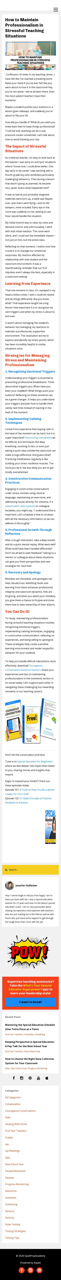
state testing (12, 1224)
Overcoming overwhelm (38, 437)
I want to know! (30, 1002)
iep (7, 1144)
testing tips (12, 1237)
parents (9, 1177)
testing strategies (15, 1231)
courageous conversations (20, 1110)
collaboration (12, 1104)
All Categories (13, 1097)
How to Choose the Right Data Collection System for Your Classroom (29, 1061)
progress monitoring (37, 1068)
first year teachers (14, 1034)
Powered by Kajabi (30, 1262)
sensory (9, 1211)
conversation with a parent (20, 506)
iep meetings (12, 1150)
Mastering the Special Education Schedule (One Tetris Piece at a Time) (30, 1027)
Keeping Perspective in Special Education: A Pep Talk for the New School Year (29, 1044)
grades (9, 1137)
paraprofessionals (15, 1171)
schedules (29, 1034)
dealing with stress (16, 1124)
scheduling (40, 1034)
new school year (32, 1051)
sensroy (9, 1217)
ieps (7, 1157)
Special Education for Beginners (35, 761)
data (7, 1068)
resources (11, 1191)
